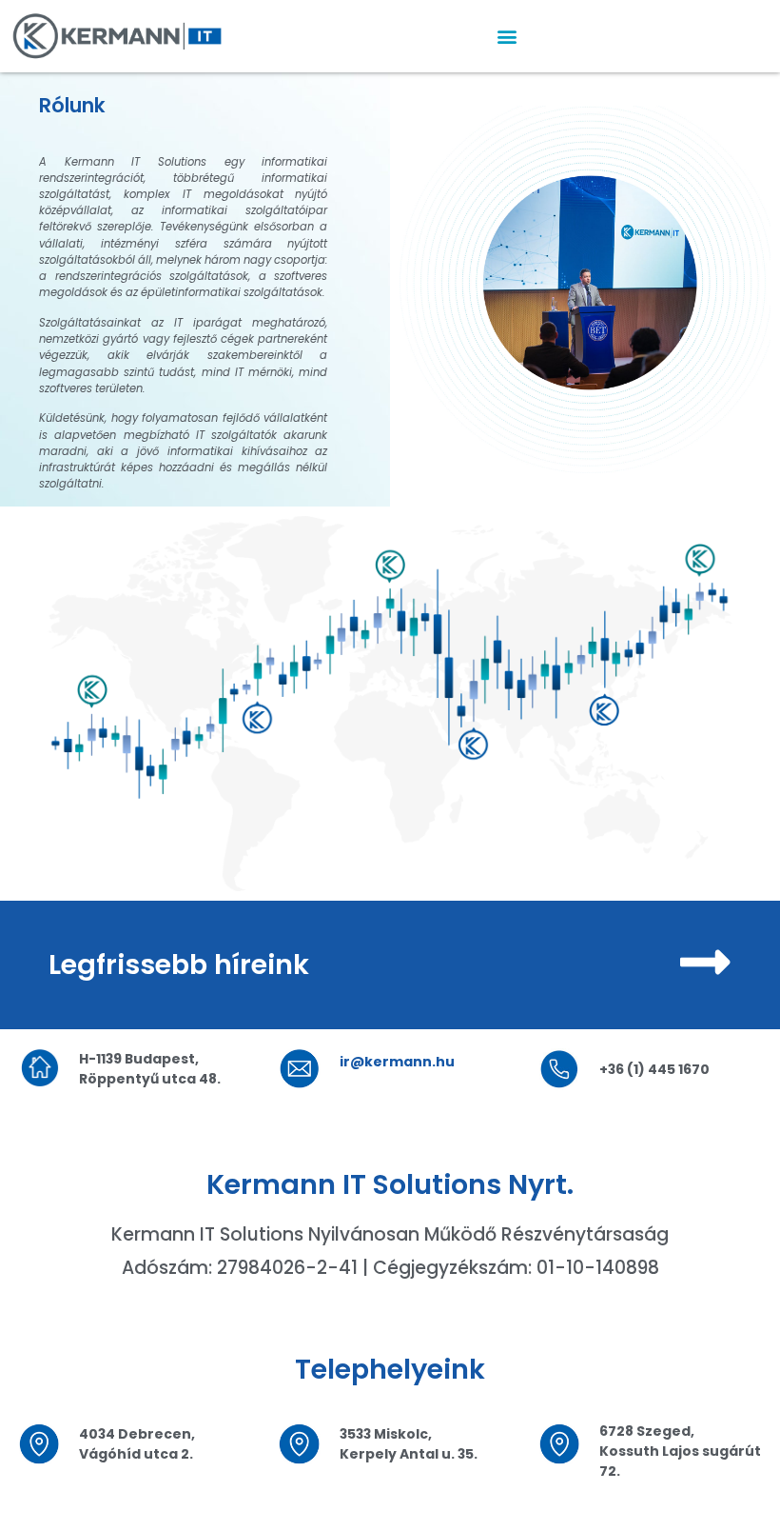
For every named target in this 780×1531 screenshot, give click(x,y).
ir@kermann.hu (397, 1061)
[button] (507, 36)
